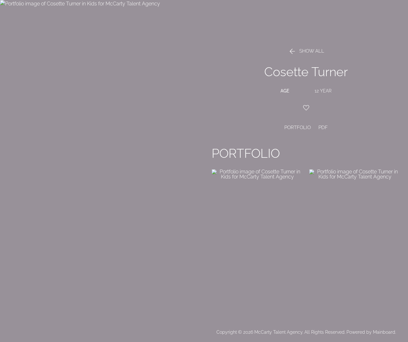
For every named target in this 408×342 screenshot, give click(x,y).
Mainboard (384, 332)
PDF (323, 127)
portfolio (297, 127)
